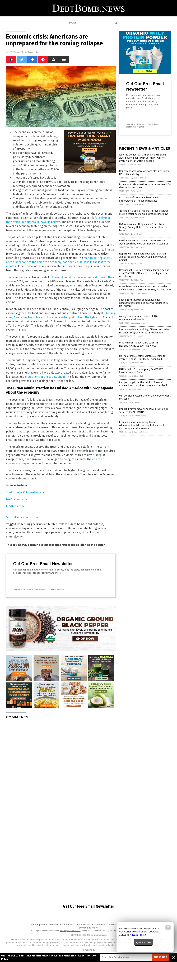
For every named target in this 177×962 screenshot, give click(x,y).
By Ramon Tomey (138, 178)
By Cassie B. (137, 402)
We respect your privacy (70, 931)
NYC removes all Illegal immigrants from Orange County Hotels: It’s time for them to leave (143, 227)
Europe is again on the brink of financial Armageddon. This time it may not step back (143, 384)
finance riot (57, 528)
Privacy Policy (88, 950)
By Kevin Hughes (138, 247)
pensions (57, 532)
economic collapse (18, 528)
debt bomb (77, 524)
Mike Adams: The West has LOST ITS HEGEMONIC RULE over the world (138, 344)
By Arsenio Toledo (139, 323)
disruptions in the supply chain (45, 376)
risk (77, 532)
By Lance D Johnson (139, 293)
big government (36, 524)
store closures (90, 532)
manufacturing (87, 528)
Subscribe (160, 957)
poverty (69, 532)
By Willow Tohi (137, 191)
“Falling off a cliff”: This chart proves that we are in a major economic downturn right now (144, 212)
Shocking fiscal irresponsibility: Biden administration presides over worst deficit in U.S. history (143, 303)
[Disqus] (61, 765)
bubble (52, 524)
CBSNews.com (15, 506)
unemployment (15, 536)
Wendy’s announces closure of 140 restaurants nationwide (138, 318)
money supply (41, 532)
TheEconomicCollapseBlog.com (25, 492)
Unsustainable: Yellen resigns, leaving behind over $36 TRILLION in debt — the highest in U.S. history (144, 273)
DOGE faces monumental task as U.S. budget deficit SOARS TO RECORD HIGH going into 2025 (145, 288)
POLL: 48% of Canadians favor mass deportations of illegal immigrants (138, 199)
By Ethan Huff (136, 336)
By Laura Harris (137, 204)
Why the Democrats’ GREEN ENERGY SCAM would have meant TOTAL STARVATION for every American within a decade (142, 157)
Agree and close (143, 942)
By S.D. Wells (136, 165)
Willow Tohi (31, 52)
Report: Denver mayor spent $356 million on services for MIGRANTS (143, 411)
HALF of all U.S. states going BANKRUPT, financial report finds (141, 371)
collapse (63, 524)
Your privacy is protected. (24, 589)
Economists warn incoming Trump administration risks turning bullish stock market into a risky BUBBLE (142, 425)
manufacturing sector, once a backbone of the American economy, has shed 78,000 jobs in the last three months (59, 262)
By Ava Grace (136, 234)
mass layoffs (23, 532)
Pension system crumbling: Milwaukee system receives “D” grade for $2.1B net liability (144, 331)
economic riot (39, 528)
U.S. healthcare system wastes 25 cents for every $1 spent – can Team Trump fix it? (142, 358)
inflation (71, 528)
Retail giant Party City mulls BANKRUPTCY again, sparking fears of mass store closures (143, 242)
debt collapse (94, 524)
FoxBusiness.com (17, 499)
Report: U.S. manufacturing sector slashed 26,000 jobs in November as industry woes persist (142, 256)
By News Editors (138, 217)
